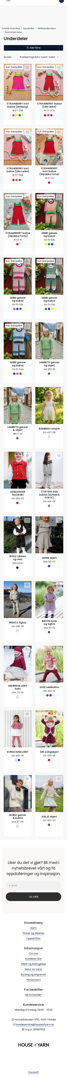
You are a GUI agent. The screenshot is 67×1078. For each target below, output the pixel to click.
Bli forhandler (33, 995)
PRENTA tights (17, 622)
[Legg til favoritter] (27, 68)
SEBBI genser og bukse (49, 235)
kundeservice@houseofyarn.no (35, 1024)
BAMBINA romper (49, 428)
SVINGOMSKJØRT (18, 752)
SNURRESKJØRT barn (17, 687)
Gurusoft (33, 1072)
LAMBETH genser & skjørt (17, 429)
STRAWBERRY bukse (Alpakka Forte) (17, 235)
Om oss (33, 953)
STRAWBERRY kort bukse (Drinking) (18, 105)
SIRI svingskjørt (49, 752)
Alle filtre (35, 48)
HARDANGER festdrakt (17, 493)
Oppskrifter (33, 938)
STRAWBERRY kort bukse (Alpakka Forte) (49, 171)
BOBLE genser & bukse (17, 817)
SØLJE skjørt (49, 816)
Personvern (33, 980)
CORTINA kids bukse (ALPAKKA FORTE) (49, 494)
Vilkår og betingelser (33, 964)
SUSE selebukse (49, 687)
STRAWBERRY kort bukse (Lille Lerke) (18, 170)
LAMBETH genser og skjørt (49, 364)
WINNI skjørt (49, 558)
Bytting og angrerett (33, 974)
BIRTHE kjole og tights (49, 623)
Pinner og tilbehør (33, 933)
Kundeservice (33, 958)
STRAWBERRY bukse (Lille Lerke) (49, 105)
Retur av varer (33, 969)
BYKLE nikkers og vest (18, 558)
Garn (33, 928)
